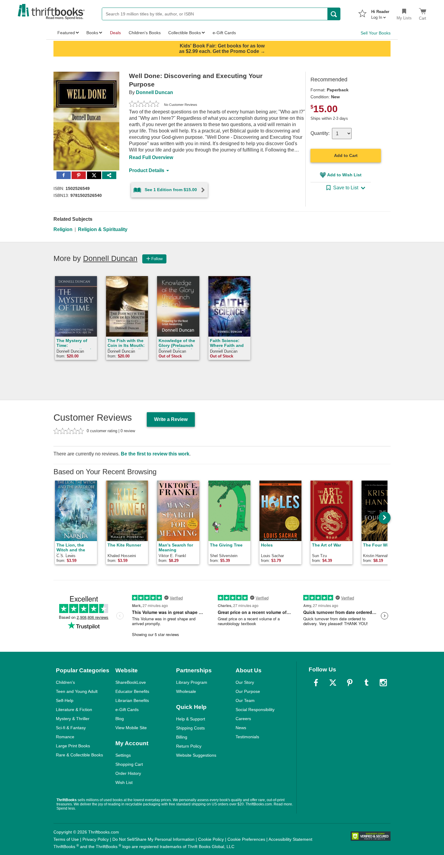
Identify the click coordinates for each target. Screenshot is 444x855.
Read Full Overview (151, 157)
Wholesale (186, 691)
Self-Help (64, 700)
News (241, 727)
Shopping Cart (129, 764)
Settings (123, 755)
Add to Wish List (344, 174)
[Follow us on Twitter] (333, 682)
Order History (128, 773)
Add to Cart (346, 155)
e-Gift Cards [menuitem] (224, 32)
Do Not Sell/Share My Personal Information (153, 839)
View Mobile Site (131, 727)
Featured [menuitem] (66, 32)
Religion (62, 229)
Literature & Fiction (74, 709)
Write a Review (171, 419)
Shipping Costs (190, 728)
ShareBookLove (130, 682)
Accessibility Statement (290, 839)
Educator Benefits (132, 691)
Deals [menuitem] (115, 32)
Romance (65, 736)
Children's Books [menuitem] (145, 32)
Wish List (124, 782)
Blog (119, 718)
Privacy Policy (95, 839)
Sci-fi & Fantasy (71, 727)
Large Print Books (73, 745)
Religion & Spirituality (102, 229)
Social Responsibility (255, 709)
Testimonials (247, 736)
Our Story (245, 682)
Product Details (146, 170)
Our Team (245, 700)
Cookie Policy (211, 839)
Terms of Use (66, 839)
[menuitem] (380, 13)
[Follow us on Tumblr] (366, 682)
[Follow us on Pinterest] (350, 682)
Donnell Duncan (154, 92)
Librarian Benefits (132, 700)
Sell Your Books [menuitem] (376, 33)
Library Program (191, 682)
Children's (65, 682)
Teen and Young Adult (77, 691)
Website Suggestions (196, 755)
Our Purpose (248, 691)
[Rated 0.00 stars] (144, 105)
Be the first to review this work (155, 453)
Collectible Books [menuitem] (184, 32)
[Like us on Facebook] (316, 682)
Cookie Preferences (246, 839)
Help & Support (190, 718)
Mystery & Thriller (72, 718)
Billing (181, 737)
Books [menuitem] (92, 32)
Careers (243, 718)
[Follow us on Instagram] (383, 682)
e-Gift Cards (127, 709)
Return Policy (188, 746)
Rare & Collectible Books (79, 754)
